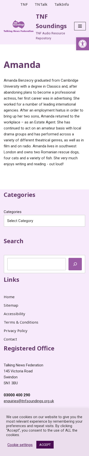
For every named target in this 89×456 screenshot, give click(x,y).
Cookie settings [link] (20, 445)
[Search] (75, 264)
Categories (13, 212)
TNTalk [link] (41, 4)
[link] (82, 43)
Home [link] (9, 296)
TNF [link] (24, 4)
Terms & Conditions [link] (21, 322)
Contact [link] (10, 339)
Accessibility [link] (14, 313)
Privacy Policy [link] (15, 330)
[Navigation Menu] (80, 26)
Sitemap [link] (11, 305)
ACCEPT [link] (45, 445)
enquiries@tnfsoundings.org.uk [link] (29, 401)
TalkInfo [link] (61, 4)
